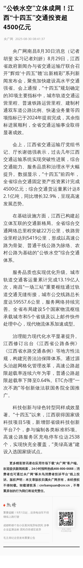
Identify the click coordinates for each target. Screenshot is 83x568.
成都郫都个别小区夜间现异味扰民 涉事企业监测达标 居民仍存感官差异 (26, 527)
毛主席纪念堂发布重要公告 (19, 538)
